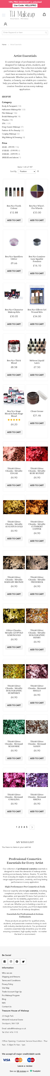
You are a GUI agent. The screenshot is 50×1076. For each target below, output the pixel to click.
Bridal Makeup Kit (11, 117)
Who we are (7, 973)
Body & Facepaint (11, 106)
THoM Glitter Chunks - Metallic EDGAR (14, 471)
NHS (4, 1003)
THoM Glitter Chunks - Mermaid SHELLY (37, 688)
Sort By (13, 171)
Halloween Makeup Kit (13, 110)
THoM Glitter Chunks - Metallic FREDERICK (36, 580)
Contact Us (6, 1007)
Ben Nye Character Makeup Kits (14, 311)
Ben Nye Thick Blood (14, 361)
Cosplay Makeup (11, 134)
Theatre (7, 120)
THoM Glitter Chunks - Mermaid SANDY (37, 744)
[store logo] (22, 15)
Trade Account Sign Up (12, 992)
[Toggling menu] (3, 15)
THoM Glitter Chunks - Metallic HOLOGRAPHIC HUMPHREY (14, 690)
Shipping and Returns (11, 977)
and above (11, 158)
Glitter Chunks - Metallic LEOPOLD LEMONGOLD (14, 633)
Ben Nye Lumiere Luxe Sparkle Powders (37, 259)
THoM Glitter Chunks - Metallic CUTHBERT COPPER (36, 525)
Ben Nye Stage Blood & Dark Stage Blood (14, 414)
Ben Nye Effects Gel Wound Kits (37, 311)
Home (4, 45)
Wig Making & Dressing (13, 137)
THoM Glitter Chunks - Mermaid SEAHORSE (14, 744)
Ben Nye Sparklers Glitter (14, 257)
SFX (6, 124)
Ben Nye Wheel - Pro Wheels (37, 207)
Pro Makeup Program (11, 995)
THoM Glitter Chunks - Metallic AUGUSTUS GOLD (14, 524)
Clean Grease (37, 411)
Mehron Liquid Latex (37, 361)
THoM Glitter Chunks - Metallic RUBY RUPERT (36, 471)
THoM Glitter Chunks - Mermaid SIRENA (37, 797)
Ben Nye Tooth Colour (14, 207)
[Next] (32, 827)
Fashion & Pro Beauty (13, 130)
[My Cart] (45, 15)
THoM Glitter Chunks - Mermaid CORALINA (14, 797)
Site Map (5, 988)
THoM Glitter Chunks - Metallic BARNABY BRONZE (13, 580)
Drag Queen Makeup (12, 127)
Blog (4, 999)
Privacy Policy (7, 984)
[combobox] (25, 33)
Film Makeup (9, 113)
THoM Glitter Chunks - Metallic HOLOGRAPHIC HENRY (36, 634)
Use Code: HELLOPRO (25, 5)
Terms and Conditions (11, 981)
